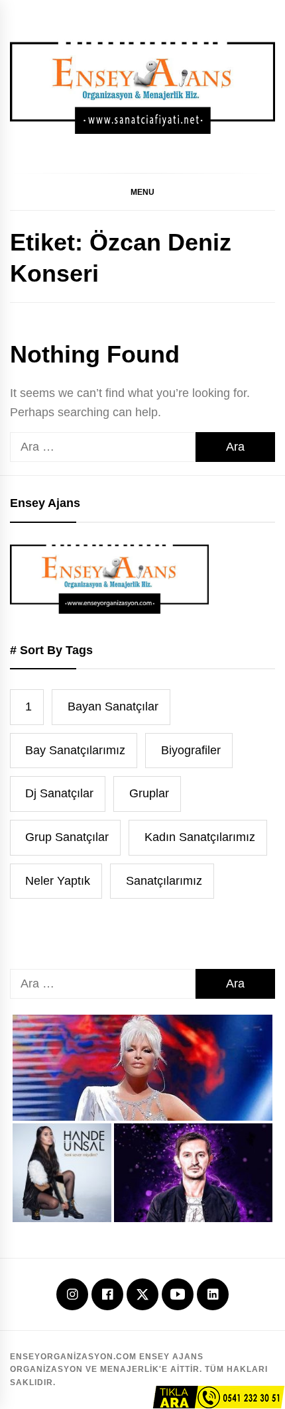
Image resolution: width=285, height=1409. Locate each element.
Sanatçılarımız (164, 880)
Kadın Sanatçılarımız (199, 837)
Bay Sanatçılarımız (75, 750)
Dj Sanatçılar (59, 793)
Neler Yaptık (57, 880)
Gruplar (149, 793)
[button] (142, 191)
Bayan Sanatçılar (113, 706)
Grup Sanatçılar (67, 837)
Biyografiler (191, 750)
